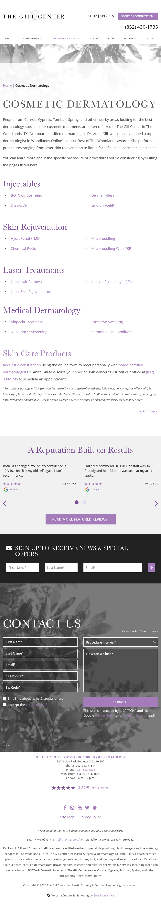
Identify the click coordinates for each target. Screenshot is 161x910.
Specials (107, 16)
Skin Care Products (37, 353)
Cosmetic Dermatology (65, 38)
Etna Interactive (103, 895)
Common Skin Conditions (112, 331)
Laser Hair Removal (27, 281)
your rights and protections (67, 839)
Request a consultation (137, 16)
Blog (111, 38)
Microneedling (103, 238)
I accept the (17, 705)
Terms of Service (134, 715)
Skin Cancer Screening (29, 331)
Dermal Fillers (102, 195)
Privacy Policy (105, 715)
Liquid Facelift (102, 205)
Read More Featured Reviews (79, 519)
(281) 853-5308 (85, 769)
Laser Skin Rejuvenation (30, 291)
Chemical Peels (23, 248)
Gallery (93, 38)
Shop (92, 16)
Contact (151, 38)
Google (14, 489)
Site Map (67, 817)
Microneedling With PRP (111, 248)
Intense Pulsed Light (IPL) (112, 281)
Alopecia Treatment (27, 321)
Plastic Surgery (31, 38)
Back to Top (146, 411)
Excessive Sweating (107, 321)
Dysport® (19, 205)
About (8, 38)
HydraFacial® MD (25, 238)
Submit (120, 701)
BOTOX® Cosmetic (26, 195)
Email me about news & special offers (35, 698)
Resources (130, 38)
